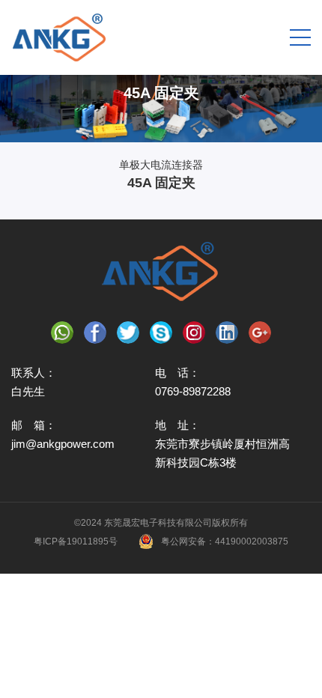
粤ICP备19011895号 (76, 541)
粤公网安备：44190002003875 (224, 541)
